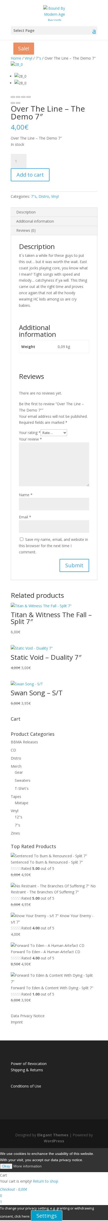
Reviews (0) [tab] (26, 230)
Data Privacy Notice (28, 1015)
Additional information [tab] (35, 221)
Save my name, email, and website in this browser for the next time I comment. (53, 545)
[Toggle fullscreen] (23, 97)
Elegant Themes (52, 1134)
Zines (15, 833)
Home (16, 58)
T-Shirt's (22, 788)
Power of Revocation (29, 1063)
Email (25, 516)
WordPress (54, 1140)
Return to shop (45, 1181)
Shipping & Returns (27, 1069)
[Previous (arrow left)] (13, 103)
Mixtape (21, 802)
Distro (44, 196)
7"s (38, 58)
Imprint (17, 1022)
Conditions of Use (26, 1086)
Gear (19, 772)
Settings (46, 1215)
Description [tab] (26, 212)
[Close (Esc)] (13, 97)
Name (26, 494)
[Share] (18, 97)
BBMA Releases (24, 741)
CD (13, 750)
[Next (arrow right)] (18, 103)
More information (27, 1166)
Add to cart (30, 174)
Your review (30, 439)
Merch (16, 766)
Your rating (30, 432)
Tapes (16, 796)
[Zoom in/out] (28, 97)
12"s (18, 816)
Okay (6, 1166)
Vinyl (28, 58)
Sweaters (22, 780)
